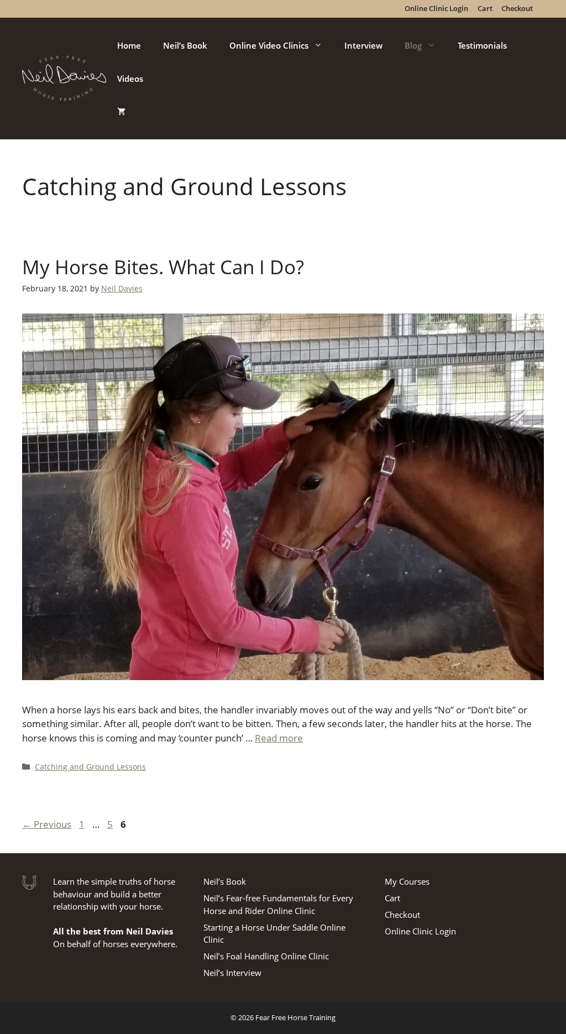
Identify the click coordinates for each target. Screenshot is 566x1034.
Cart (392, 898)
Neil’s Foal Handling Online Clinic (266, 956)
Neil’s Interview (232, 972)
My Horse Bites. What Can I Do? (163, 267)
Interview (363, 45)
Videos (130, 78)
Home (129, 45)
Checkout (402, 914)
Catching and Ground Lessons (90, 766)
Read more (279, 738)
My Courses (407, 881)
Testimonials (482, 45)
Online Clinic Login (420, 931)
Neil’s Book (185, 45)
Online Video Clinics (268, 45)
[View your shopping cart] (121, 111)
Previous (46, 824)
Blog (413, 45)
